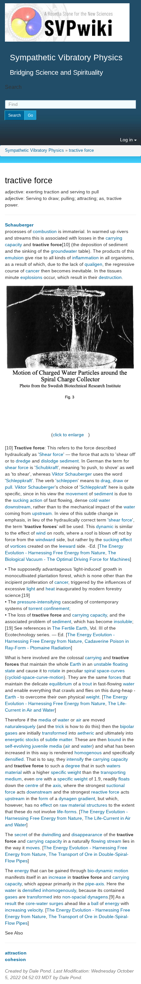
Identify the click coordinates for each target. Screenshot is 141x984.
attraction (16, 952)
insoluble (123, 621)
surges (56, 903)
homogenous (88, 752)
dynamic (104, 526)
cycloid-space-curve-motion (35, 677)
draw (118, 480)
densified (14, 759)
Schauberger (19, 224)
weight (92, 696)
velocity (35, 910)
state (10, 670)
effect (46, 805)
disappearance (86, 834)
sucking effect (117, 539)
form (43, 798)
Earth (75, 664)
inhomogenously (59, 890)
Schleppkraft (19, 480)
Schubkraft (46, 467)
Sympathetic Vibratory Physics (34, 150)
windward (45, 539)
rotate (54, 670)
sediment (69, 460)
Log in (127, 139)
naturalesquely (20, 726)
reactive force (105, 792)
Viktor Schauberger (72, 474)
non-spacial (74, 896)
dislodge (49, 460)
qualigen (93, 264)
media (44, 719)
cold (93, 500)
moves (33, 847)
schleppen (67, 480)
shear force (17, 467)
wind (41, 533)
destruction (110, 277)
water (104, 500)
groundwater (64, 251)
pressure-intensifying (39, 601)
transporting (113, 772)
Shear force (51, 454)
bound (114, 739)
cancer (33, 270)
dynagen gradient (77, 798)
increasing (15, 910)
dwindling (51, 834)
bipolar (127, 726)
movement (77, 493)
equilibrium (60, 683)
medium (13, 778)
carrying (93, 657)
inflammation (85, 257)
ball (94, 903)
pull (8, 487)
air (78, 719)
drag (105, 480)
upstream (42, 513)
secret (20, 834)
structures (97, 805)
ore (39, 778)
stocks (32, 739)
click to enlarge (68, 434)
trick (59, 726)
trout (87, 683)
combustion (45, 231)
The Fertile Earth (69, 628)
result (10, 903)
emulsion (14, 257)
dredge (23, 460)
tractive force (81, 150)
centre (31, 785)
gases (11, 733)
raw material (72, 805)
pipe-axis (94, 883)
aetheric (85, 733)
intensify (75, 759)
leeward (67, 546)
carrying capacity (89, 615)
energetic (14, 739)
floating (120, 664)
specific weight (66, 772)
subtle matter (58, 739)
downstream (17, 506)
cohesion (15, 959)
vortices (18, 546)
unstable (102, 664)
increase (57, 877)
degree (72, 765)
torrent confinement (49, 608)
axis (57, 785)
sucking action (27, 500)
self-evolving (18, 746)
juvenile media (47, 746)
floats (124, 778)
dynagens (98, 896)
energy (21, 870)
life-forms (66, 811)
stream (114, 841)
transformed (54, 733)
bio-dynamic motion (108, 870)
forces (115, 677)
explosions (31, 277)
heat (50, 588)
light (31, 588)
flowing (98, 841)
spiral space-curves (104, 670)
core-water (37, 903)
